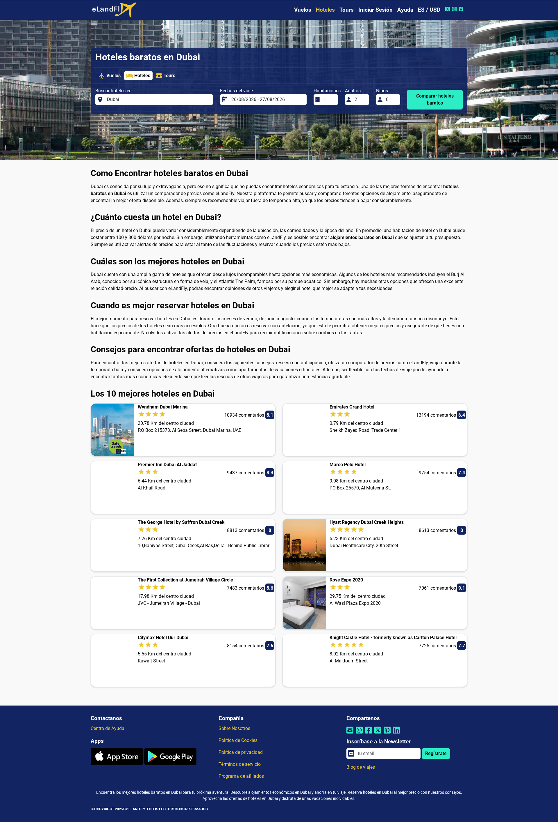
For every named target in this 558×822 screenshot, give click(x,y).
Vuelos (302, 9)
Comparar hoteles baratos (435, 99)
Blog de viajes (360, 767)
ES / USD (429, 9)
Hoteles (325, 9)
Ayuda (405, 9)
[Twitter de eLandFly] (448, 9)
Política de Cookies (238, 740)
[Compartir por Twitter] (377, 734)
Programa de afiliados (241, 776)
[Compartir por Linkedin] (396, 734)
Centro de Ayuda (107, 728)
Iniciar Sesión (375, 9)
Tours (346, 9)
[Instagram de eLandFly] (455, 9)
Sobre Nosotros (234, 728)
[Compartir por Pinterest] (387, 734)
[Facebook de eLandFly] (461, 9)
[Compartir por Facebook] (368, 734)
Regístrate (436, 753)
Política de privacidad (241, 752)
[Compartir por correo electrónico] (349, 734)
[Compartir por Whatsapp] (359, 734)
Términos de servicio (240, 764)
